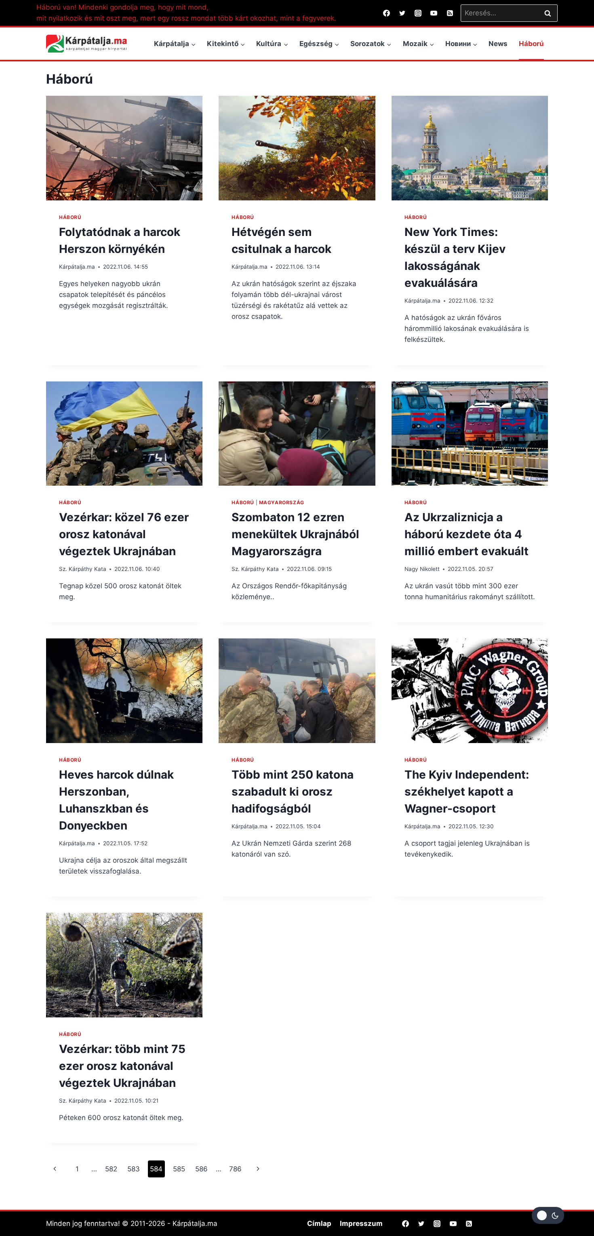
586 (201, 1169)
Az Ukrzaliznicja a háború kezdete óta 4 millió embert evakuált (466, 534)
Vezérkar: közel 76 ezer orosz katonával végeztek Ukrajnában (124, 534)
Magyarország (281, 502)
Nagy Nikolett (422, 569)
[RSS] (450, 13)
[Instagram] (418, 13)
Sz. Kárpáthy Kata (82, 569)
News (498, 44)
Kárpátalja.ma (77, 266)
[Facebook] (387, 13)
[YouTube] (434, 13)
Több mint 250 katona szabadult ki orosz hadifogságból (293, 791)
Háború (531, 44)
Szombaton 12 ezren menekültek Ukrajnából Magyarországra (295, 534)
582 (111, 1169)
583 (133, 1169)
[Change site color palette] (548, 1215)
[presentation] (124, 148)
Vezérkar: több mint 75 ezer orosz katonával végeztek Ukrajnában (122, 1066)
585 (179, 1169)
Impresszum (361, 1223)
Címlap (319, 1223)
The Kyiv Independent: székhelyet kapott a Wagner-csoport (466, 791)
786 (235, 1169)
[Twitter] (402, 13)
